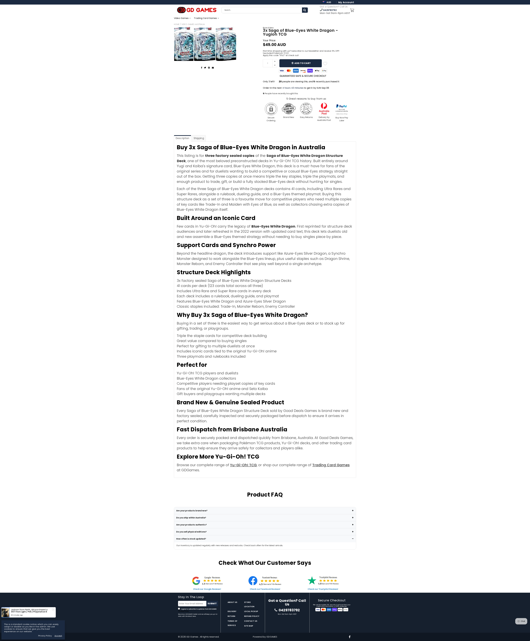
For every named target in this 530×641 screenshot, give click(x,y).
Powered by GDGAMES (265, 636)
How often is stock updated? (191, 538)
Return (231, 616)
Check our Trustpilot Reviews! (323, 589)
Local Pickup (251, 611)
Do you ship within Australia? (191, 517)
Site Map (248, 626)
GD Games (192, 636)
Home (177, 24)
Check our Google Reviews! (207, 589)
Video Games (181, 18)
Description (182, 138)
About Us (232, 602)
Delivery (232, 611)
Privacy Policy (183, 611)
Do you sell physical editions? (191, 531)
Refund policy (251, 616)
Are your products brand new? (191, 510)
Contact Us (250, 621)
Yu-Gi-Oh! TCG (243, 465)
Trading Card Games (206, 18)
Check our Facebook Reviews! (265, 589)
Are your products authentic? (191, 524)
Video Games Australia (193, 24)
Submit (212, 603)
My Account (346, 2)
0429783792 (330, 10)
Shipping (199, 138)
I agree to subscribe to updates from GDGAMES (197, 610)
